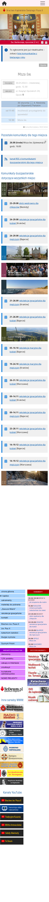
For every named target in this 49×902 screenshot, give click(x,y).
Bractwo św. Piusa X (10, 624)
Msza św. (32, 641)
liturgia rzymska (8, 637)
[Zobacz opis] (24, 198)
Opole (36, 638)
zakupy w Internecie (10, 663)
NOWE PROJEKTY (9, 678)
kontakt (4, 617)
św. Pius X (5, 628)
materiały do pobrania (10, 604)
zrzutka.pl (5, 667)
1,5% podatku (7, 658)
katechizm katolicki (9, 633)
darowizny (5, 654)
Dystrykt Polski (8, 643)
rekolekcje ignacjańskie (11, 613)
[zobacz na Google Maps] (23, 94)
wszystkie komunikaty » (38, 650)
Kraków (39, 622)
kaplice (5, 596)
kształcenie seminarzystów (8, 672)
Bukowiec (37, 644)
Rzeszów (37, 606)
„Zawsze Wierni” (8, 609)
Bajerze (39, 630)
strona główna (7, 591)
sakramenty (6, 600)
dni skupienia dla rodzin (38, 602)
